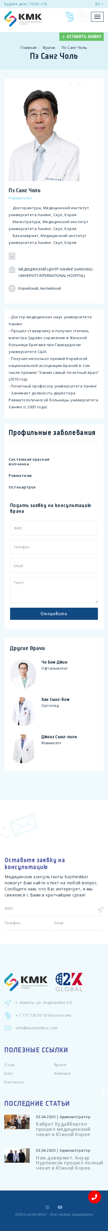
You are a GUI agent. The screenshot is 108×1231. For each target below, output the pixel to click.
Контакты (14, 1082)
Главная (29, 47)
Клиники (62, 1073)
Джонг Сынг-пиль (59, 736)
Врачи (49, 47)
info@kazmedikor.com (37, 1027)
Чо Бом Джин (54, 662)
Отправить (54, 613)
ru (97, 3)
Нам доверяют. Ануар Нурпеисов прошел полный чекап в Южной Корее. (69, 1163)
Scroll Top (103, 1106)
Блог (8, 1073)
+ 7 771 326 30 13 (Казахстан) (43, 1015)
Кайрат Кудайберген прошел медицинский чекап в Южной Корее (63, 1129)
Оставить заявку (84, 36)
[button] (82, 16)
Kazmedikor (35, 1214)
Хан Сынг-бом (55, 699)
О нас (9, 1064)
